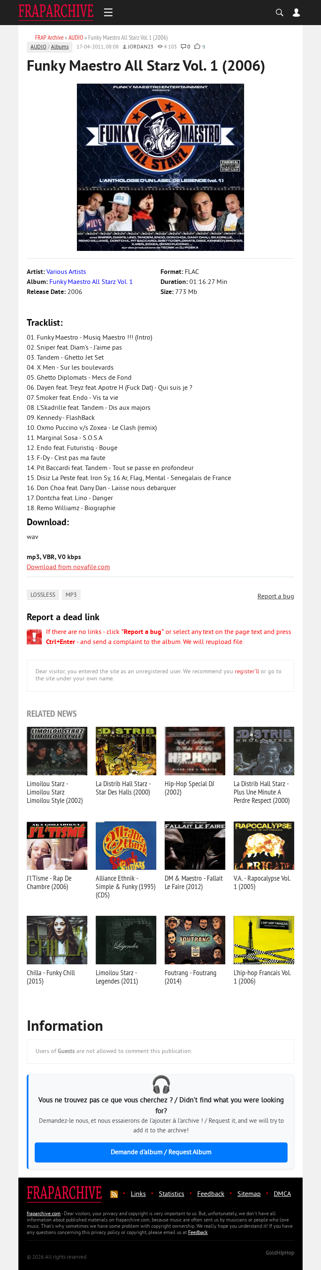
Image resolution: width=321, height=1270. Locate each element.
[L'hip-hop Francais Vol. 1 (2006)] (264, 940)
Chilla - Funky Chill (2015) (51, 977)
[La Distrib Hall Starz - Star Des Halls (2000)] (126, 751)
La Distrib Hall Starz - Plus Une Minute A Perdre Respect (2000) (262, 792)
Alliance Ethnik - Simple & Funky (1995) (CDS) (125, 886)
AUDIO (38, 47)
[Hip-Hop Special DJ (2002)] (195, 751)
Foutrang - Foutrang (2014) (191, 977)
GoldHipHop (280, 1253)
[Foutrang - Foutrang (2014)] (195, 940)
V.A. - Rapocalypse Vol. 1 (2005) (262, 882)
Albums (60, 47)
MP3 (71, 595)
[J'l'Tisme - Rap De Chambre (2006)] (57, 845)
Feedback (210, 1194)
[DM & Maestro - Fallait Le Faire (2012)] (195, 845)
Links (138, 1194)
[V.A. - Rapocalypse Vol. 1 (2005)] (264, 845)
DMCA (282, 1194)
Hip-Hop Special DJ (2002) (189, 788)
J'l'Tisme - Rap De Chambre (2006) (49, 882)
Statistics (171, 1194)
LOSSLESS (43, 595)
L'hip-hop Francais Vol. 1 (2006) (262, 977)
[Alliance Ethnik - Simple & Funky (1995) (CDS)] (126, 845)
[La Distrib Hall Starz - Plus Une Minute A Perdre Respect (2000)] (264, 751)
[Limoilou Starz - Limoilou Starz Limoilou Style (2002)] (57, 751)
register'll (247, 671)
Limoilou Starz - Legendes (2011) (117, 977)
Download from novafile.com (68, 567)
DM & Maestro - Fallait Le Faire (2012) (194, 882)
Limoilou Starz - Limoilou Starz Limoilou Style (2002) (55, 792)
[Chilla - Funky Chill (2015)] (57, 940)
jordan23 (140, 47)
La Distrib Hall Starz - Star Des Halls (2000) (123, 788)
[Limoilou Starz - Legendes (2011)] (126, 940)
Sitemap (249, 1194)
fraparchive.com (44, 1214)
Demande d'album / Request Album (161, 1152)
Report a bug (275, 597)
